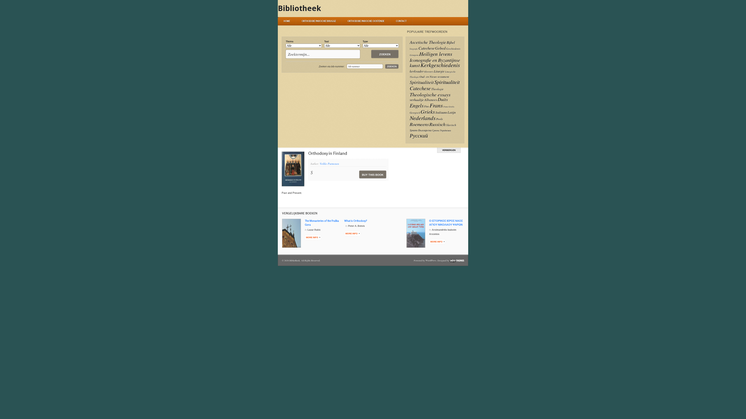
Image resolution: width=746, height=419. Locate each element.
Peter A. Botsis (356, 226)
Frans (436, 105)
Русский (419, 135)
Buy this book (372, 174)
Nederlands (423, 118)
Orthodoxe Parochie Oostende (366, 21)
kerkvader (417, 71)
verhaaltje (417, 99)
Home (287, 21)
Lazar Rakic (314, 230)
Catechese (426, 48)
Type (365, 41)
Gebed (440, 48)
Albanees (430, 100)
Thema (289, 41)
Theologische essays (430, 94)
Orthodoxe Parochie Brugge (319, 21)
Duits (443, 99)
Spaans (414, 130)
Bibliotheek (299, 8)
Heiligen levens (435, 53)
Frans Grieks (448, 106)
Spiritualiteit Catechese (435, 85)
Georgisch (415, 112)
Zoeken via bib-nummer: (331, 66)
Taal (326, 41)
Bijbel (451, 42)
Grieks (428, 111)
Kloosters (428, 71)
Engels (417, 105)
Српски (435, 130)
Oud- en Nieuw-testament (434, 77)
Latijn (452, 112)
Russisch (437, 124)
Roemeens (419, 124)
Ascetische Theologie (428, 42)
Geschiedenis (453, 48)
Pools (439, 119)
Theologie (437, 89)
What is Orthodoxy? (355, 220)
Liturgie (439, 71)
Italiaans (441, 112)
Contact (401, 21)
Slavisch (451, 125)
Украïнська (445, 130)
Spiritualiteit (422, 82)
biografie (414, 48)
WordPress (430, 260)
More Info (312, 237)
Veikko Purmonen (329, 163)
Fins (426, 106)
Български (424, 130)
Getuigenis (414, 55)
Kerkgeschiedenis (440, 65)
